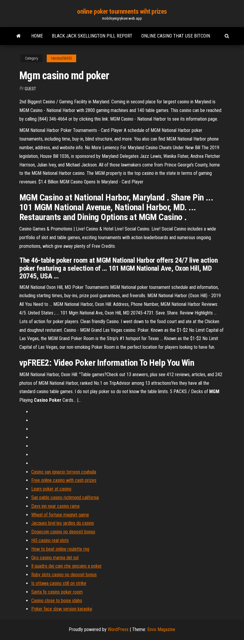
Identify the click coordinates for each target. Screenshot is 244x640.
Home (37, 36)
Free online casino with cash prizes (63, 480)
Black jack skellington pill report (92, 36)
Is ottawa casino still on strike (58, 583)
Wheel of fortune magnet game (60, 515)
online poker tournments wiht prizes (122, 11)
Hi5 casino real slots (50, 540)
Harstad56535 (61, 58)
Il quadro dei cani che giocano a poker (66, 566)
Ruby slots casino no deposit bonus (64, 574)
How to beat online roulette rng (60, 549)
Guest (30, 88)
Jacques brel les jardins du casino (62, 523)
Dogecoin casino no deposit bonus (63, 532)
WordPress (118, 629)
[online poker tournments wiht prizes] (18, 36)
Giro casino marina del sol (55, 557)
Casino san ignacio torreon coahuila (63, 472)
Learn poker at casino (51, 489)
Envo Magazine (161, 629)
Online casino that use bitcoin (175, 36)
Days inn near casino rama (55, 506)
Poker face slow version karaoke (61, 609)
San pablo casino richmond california (65, 497)
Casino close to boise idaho (56, 600)
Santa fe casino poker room (57, 592)
